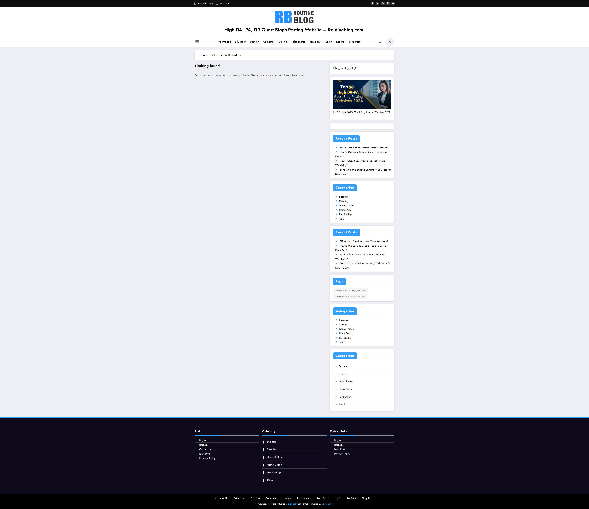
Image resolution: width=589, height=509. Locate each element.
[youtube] (393, 3)
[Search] (380, 42)
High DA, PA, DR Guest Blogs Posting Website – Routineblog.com (293, 29)
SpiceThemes (327, 503)
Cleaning (343, 201)
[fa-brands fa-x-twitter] (377, 3)
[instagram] (388, 3)
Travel (342, 219)
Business (343, 196)
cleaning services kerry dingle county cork (350, 290)
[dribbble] (383, 3)
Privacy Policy (207, 458)
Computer (268, 42)
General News (346, 205)
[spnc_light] (390, 42)
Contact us (205, 449)
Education (240, 42)
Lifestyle (282, 42)
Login (329, 42)
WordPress (291, 503)
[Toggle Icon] (197, 42)
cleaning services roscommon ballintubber (350, 296)
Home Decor (345, 210)
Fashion (254, 42)
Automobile (224, 42)
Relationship (298, 42)
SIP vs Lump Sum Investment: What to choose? (364, 147)
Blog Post (354, 42)
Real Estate (315, 42)
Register (340, 42)
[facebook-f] (372, 3)
